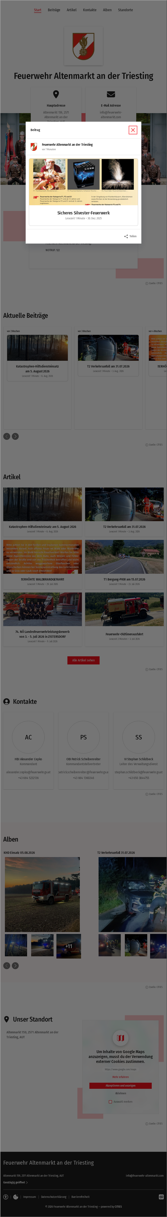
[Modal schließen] (83, 608)
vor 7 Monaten (49, 149)
